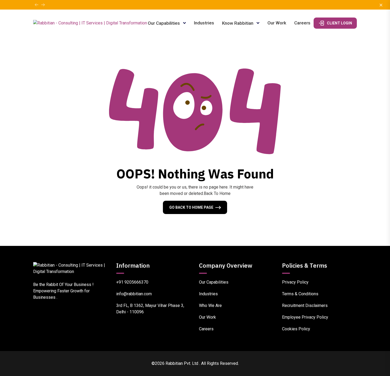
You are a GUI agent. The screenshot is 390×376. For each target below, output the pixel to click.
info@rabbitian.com (134, 293)
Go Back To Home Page (191, 207)
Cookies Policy (296, 328)
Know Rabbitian (238, 23)
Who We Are (210, 305)
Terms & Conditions (300, 293)
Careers (302, 22)
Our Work (276, 22)
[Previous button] (43, 5)
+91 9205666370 (132, 282)
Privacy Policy (295, 282)
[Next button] (36, 5)
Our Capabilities (164, 23)
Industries (204, 22)
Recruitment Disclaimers (305, 305)
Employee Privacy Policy (305, 317)
